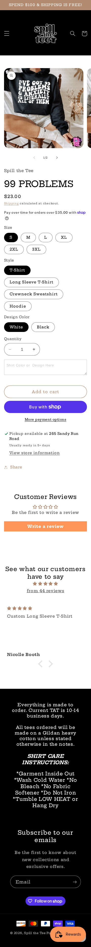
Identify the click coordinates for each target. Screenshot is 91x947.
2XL (14, 249)
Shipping (11, 203)
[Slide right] (56, 157)
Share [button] (16, 467)
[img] (45, 583)
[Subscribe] (75, 882)
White (16, 327)
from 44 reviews (45, 590)
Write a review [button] (45, 526)
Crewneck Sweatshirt (34, 294)
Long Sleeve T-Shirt (31, 282)
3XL (36, 249)
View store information (34, 452)
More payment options (45, 419)
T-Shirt (17, 270)
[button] (6, 33)
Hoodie (18, 306)
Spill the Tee (35, 933)
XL (64, 237)
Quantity (12, 339)
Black (43, 327)
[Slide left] (34, 157)
